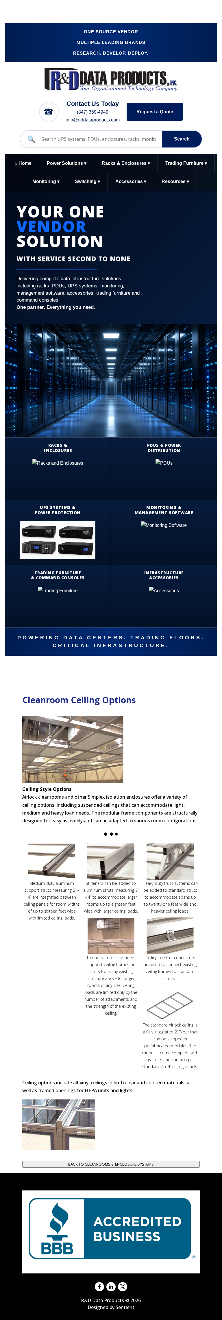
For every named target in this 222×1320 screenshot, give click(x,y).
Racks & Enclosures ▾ (126, 163)
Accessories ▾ (130, 181)
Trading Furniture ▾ (186, 163)
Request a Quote (154, 111)
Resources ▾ (175, 181)
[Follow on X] (122, 1286)
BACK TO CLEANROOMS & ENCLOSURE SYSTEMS (111, 1164)
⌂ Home (23, 163)
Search (182, 138)
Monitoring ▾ (46, 181)
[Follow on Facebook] (99, 1286)
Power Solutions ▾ (66, 163)
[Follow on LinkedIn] (111, 1286)
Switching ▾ (87, 181)
